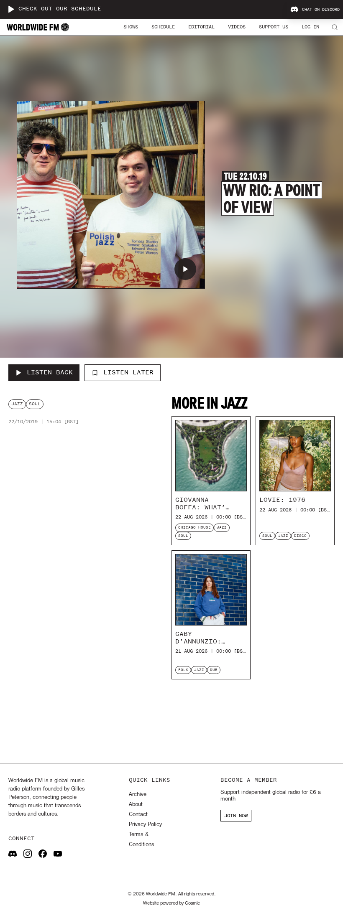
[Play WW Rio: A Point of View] (185, 269)
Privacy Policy (145, 824)
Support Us (273, 27)
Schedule (163, 27)
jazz (17, 404)
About (136, 804)
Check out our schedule (59, 9)
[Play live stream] (11, 9)
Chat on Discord (321, 9)
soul (35, 404)
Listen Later (128, 372)
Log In (310, 27)
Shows (130, 27)
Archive (137, 794)
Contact (138, 814)
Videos (237, 27)
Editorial (201, 27)
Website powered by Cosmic (171, 903)
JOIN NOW (236, 816)
